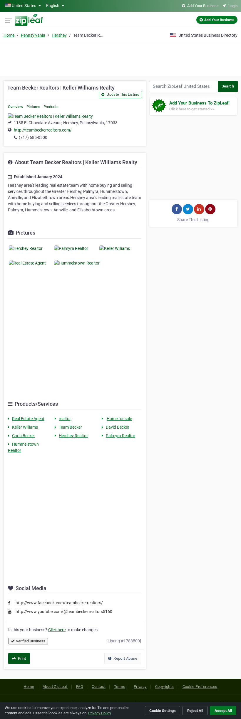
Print (21, 658)
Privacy (140, 686)
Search (228, 86)
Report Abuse (125, 658)
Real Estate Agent (28, 418)
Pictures (33, 107)
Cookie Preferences (200, 686)
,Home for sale (119, 418)
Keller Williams (25, 427)
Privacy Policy (99, 713)
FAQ (79, 686)
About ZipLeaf (55, 686)
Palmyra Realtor (120, 435)
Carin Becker (23, 435)
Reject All (195, 710)
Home (9, 35)
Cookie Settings (162, 710)
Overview (15, 107)
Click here (57, 629)
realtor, (65, 418)
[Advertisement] (120, 59)
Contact (99, 686)
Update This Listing (122, 94)
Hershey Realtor (73, 435)
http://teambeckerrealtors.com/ (43, 130)
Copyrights (164, 686)
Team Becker (70, 427)
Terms (119, 686)
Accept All (223, 710)
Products (50, 107)
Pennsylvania (33, 35)
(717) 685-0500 (33, 137)
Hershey (59, 35)
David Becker (117, 427)
